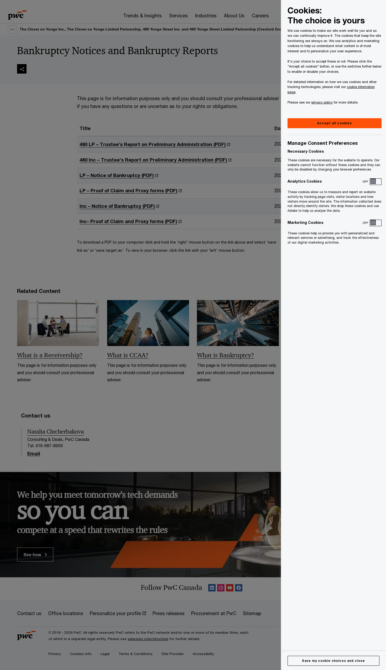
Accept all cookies (334, 123)
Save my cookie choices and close (333, 661)
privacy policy (322, 102)
